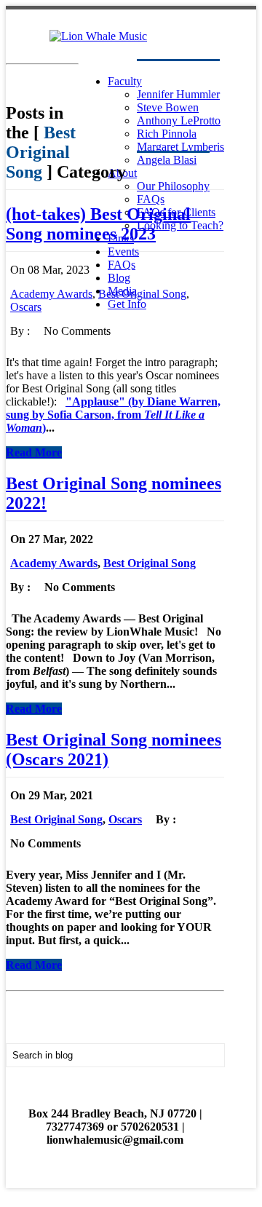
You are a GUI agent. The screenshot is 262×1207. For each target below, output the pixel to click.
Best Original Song (142, 294)
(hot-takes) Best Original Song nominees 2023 (98, 224)
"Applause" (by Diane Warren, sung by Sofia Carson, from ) (113, 414)
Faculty (125, 81)
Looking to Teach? (180, 225)
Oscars (25, 307)
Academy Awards (51, 294)
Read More (34, 452)
